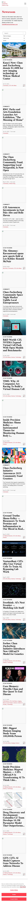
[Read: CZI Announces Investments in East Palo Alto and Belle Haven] (14, 208)
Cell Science (6, 701)
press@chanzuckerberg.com (10, 24)
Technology (18, 357)
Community (5, 85)
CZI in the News (12, 85)
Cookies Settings (14, 890)
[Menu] (25, 4)
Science (13, 357)
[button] (14, 36)
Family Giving (12, 183)
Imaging (19, 701)
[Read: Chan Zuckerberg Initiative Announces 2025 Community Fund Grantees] (14, 471)
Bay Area (5, 268)
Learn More (22, 887)
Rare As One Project (8, 702)
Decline (14, 894)
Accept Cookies (14, 899)
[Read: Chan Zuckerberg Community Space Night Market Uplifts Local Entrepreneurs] (14, 295)
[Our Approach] (5, 3)
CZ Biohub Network (7, 442)
